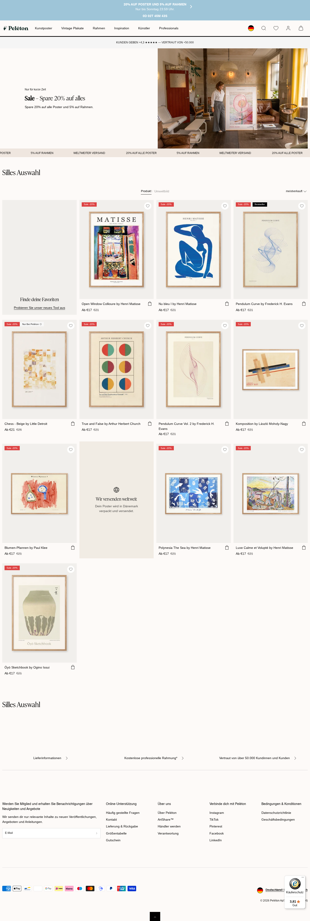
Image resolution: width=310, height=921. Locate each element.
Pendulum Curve (264, 304)
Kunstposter (43, 28)
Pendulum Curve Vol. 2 (186, 426)
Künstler (144, 28)
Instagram (216, 813)
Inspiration (121, 28)
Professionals (168, 28)
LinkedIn (215, 840)
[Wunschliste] (276, 28)
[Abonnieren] (96, 833)
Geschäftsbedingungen (278, 819)
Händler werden (169, 826)
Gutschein (113, 840)
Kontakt (111, 819)
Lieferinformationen (47, 758)
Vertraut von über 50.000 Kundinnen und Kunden (254, 758)
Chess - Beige (26, 424)
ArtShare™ (166, 819)
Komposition (262, 424)
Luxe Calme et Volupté (264, 548)
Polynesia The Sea (185, 548)
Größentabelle (116, 833)
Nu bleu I (178, 304)
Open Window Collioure (111, 304)
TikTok (214, 819)
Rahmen (99, 28)
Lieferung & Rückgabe (122, 826)
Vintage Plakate (72, 28)
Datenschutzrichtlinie (276, 813)
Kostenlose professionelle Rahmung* (150, 758)
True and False (111, 424)
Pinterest (215, 826)
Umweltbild (161, 191)
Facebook (216, 833)
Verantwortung (168, 833)
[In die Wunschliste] (147, 205)
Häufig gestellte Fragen (123, 813)
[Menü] (302, 878)
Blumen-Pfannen (26, 548)
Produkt (146, 191)
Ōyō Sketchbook (27, 667)
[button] (263, 28)
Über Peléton (167, 813)
